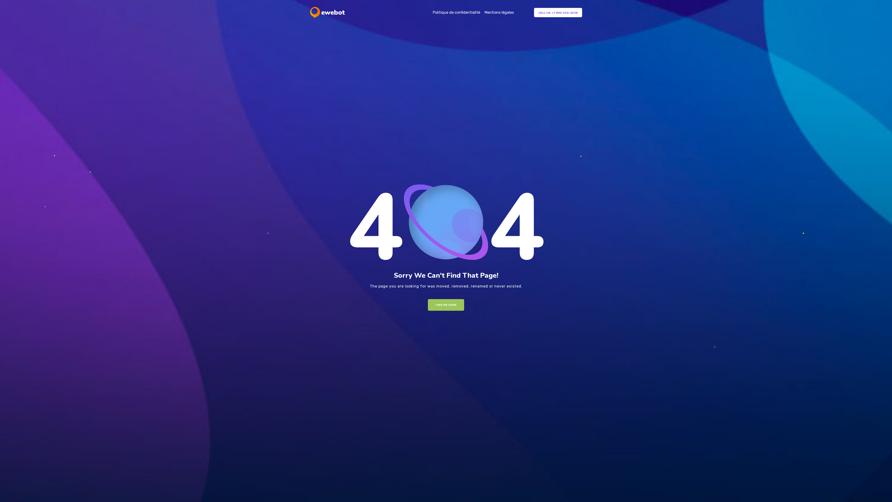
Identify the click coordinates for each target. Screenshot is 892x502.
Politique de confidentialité (456, 12)
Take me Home (446, 305)
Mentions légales (499, 12)
